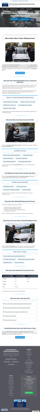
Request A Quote (25, 19)
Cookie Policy (29, 366)
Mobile (11, 391)
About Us (29, 351)
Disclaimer (29, 369)
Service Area (29, 352)
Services (11, 375)
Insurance (11, 390)
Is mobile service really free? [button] (10, 316)
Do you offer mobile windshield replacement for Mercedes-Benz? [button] (17, 303)
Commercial (11, 388)
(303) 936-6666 (14, 19)
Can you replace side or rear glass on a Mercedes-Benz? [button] (16, 311)
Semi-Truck (11, 393)
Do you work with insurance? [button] (10, 320)
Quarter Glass (11, 383)
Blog (29, 356)
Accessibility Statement (29, 370)
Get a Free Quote (29, 392)
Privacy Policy (29, 364)
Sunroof (11, 385)
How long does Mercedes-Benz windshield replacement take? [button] (17, 307)
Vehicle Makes (29, 354)
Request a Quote (20, 73)
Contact (28, 359)
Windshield (11, 377)
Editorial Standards (28, 372)
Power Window (11, 387)
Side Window (11, 382)
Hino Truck (11, 395)
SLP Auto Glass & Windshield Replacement (22, 4)
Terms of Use (28, 367)
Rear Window (11, 380)
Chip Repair (11, 378)
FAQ (29, 357)
